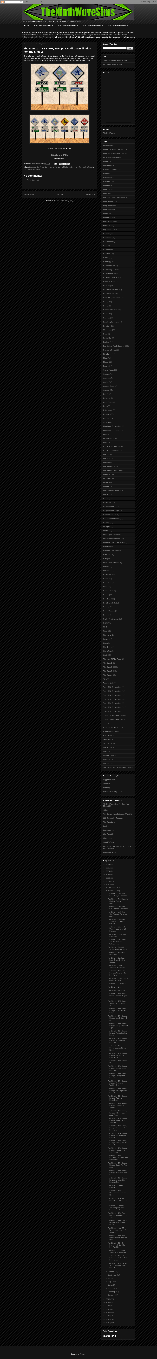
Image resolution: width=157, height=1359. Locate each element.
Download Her (54, 148)
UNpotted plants (109, 731)
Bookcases (107, 209)
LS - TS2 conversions (111, 446)
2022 (108, 878)
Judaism (106, 422)
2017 (108, 1306)
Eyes (105, 334)
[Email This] (60, 164)
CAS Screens (108, 242)
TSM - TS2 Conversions (112, 715)
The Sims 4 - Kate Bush (117, 990)
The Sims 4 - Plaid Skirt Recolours (117, 935)
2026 (108, 865)
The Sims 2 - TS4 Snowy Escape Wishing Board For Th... (117, 1091)
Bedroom (106, 189)
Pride (105, 587)
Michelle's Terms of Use (112, 64)
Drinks (105, 314)
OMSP (105, 531)
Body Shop (107, 205)
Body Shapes (108, 201)
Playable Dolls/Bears (111, 563)
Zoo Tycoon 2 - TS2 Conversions (116, 767)
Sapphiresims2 (109, 780)
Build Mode (107, 222)
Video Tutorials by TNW (112, 792)
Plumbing (107, 567)
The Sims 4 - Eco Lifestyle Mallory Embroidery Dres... (118, 901)
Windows (106, 759)
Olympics (106, 526)
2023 (108, 874)
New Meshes (79, 167)
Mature (106, 462)
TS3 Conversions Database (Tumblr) (117, 814)
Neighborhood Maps (111, 510)
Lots (105, 442)
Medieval (106, 474)
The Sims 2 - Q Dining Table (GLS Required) (117, 1251)
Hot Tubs (106, 418)
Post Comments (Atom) (64, 201)
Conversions (49, 167)
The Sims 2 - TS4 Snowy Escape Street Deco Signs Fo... (117, 1120)
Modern (106, 486)
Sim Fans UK (108, 834)
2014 (108, 1312)
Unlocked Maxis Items (111, 727)
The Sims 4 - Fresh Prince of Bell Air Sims (118, 979)
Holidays (106, 414)
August (111, 1278)
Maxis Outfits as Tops (111, 470)
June (110, 1285)
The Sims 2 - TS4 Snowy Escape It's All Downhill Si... (117, 1018)
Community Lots (109, 270)
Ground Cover (108, 386)
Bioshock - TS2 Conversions (114, 197)
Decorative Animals (110, 290)
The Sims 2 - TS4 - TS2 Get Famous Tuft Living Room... (118, 1193)
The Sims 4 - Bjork (115, 987)
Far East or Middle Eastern (64, 167)
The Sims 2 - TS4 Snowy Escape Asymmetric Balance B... (117, 1180)
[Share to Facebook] (67, 164)
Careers (106, 233)
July (110, 1282)
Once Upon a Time (110, 535)
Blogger (82, 1354)
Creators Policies (109, 282)
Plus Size (106, 571)
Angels (106, 161)
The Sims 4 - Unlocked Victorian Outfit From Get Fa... (116, 921)
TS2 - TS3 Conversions (112, 691)
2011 (108, 1323)
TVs (104, 723)
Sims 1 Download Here (43, 26)
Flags (105, 358)
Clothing (106, 262)
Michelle (106, 478)
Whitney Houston (110, 755)
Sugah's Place (108, 842)
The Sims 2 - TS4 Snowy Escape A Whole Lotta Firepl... (117, 1011)
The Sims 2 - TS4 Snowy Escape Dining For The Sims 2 (117, 1143)
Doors (105, 306)
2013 (108, 1316)
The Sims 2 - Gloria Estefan (115, 1186)
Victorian (106, 743)
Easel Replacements (111, 322)
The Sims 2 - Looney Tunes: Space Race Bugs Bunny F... (116, 1208)
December (112, 887)
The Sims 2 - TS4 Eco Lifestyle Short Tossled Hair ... (117, 1238)
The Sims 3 (107, 671)
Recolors (106, 599)
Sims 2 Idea (107, 838)
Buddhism (107, 217)
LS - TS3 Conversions (111, 450)
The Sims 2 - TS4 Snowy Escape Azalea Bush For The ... (117, 1040)
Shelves (106, 627)
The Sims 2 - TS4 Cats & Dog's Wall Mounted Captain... (117, 1223)
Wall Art (106, 747)
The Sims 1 (107, 663)
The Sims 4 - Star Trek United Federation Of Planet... (117, 929)
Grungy (106, 390)
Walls (105, 751)
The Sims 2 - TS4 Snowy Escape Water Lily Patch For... (117, 1098)
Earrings (106, 318)
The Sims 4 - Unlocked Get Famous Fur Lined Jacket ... (117, 914)
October (111, 1271)
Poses (105, 579)
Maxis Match (108, 466)
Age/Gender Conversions (113, 153)
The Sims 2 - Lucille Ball (117, 984)
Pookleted (107, 575)
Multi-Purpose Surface (112, 490)
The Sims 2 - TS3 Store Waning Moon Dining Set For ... (117, 1003)
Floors (105, 362)
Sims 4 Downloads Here (118, 26)
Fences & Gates (109, 350)
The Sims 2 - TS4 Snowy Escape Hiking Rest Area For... (117, 1113)
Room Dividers (109, 611)
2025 (108, 868)
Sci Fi (105, 623)
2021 (108, 881)
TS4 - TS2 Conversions (32, 169)
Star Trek (106, 647)
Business (32, 167)
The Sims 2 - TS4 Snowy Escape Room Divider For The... (117, 1128)
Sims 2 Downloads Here (68, 26)
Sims (105, 631)
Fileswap (106, 788)
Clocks (105, 258)
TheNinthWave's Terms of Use (115, 60)
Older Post (90, 194)
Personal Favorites (110, 551)
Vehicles (106, 739)
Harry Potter (108, 402)
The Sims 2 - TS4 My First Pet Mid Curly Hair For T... (118, 1200)
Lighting (106, 434)
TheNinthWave (109, 133)
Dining (105, 302)
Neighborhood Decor (111, 506)
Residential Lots (109, 603)
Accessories (108, 145)
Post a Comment (33, 180)
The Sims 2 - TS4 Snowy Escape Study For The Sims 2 (117, 1165)
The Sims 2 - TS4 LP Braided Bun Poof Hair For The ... (117, 1258)
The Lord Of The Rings (112, 659)
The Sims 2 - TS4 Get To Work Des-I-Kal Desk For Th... (117, 1265)
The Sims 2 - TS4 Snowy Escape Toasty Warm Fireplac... (117, 1135)
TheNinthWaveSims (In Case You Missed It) (37, 37)
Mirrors (106, 482)
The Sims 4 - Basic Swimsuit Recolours (116, 966)
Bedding (106, 185)
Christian (106, 254)
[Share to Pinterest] (69, 164)
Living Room (108, 438)
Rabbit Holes (108, 591)
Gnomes (106, 378)
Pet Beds (106, 555)
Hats (105, 406)
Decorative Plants (110, 294)
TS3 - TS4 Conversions (112, 703)
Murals (106, 494)
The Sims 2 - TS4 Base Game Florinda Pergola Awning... (118, 996)
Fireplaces (107, 354)
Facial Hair (107, 338)
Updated (106, 735)
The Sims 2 (89, 167)
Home (26, 26)
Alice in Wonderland (111, 157)
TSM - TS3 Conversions (112, 719)
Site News (107, 635)
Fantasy (106, 342)
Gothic (105, 382)
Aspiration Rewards (110, 169)
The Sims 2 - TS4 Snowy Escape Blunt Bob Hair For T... (117, 1173)
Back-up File (59, 154)
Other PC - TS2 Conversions (114, 543)
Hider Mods (107, 410)
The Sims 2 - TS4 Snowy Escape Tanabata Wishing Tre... (117, 1083)
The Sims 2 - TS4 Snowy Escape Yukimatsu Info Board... (117, 1033)
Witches (106, 763)
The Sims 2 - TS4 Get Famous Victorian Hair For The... (117, 973)
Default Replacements (111, 298)
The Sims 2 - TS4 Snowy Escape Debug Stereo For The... (117, 1068)
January (111, 1295)
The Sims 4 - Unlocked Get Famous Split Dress (118, 908)
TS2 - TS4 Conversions (112, 695)
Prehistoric (107, 583)
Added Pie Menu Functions (113, 149)
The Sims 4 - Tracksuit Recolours (116, 954)
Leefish (106, 826)
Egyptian (106, 326)
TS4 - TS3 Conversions (112, 711)
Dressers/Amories (110, 310)
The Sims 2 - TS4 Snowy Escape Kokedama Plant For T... (117, 1055)
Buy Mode (40, 167)
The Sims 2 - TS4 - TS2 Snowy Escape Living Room (117, 1048)
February (112, 1292)
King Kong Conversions (112, 426)
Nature (106, 498)
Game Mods (108, 370)
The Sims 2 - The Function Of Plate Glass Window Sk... (118, 1158)
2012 (108, 1319)
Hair (104, 394)
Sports (105, 639)
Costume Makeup (110, 278)
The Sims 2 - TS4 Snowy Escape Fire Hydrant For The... (117, 1076)
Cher (105, 246)
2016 (108, 1309)
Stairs (105, 643)
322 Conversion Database (113, 818)
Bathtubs (106, 181)
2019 (108, 1299)
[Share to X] (64, 164)
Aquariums (107, 165)
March (110, 1288)
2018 (108, 1302)
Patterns (106, 547)
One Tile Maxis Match (111, 539)
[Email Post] (55, 164)
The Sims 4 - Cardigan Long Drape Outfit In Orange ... (116, 960)
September (112, 1275)
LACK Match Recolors (111, 430)
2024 (108, 871)
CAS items (107, 238)
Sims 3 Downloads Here (93, 26)
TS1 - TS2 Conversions (112, 687)
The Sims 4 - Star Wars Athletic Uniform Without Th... (117, 942)
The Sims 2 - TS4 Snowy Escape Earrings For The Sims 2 (117, 1150)
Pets (105, 559)
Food (105, 366)
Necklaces (107, 503)
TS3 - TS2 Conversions (112, 699)
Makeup (106, 458)
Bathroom (107, 177)
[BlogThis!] (62, 164)
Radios (106, 595)
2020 (108, 884)
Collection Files (109, 266)
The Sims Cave (109, 822)
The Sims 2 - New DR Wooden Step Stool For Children (118, 1230)
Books (105, 213)
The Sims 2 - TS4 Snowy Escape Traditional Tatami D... (117, 1105)
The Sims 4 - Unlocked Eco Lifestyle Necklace (117, 895)
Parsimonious (108, 830)
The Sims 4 (107, 675)
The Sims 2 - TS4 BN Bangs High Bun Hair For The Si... (117, 1245)
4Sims (105, 810)
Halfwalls (106, 398)
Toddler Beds (108, 683)
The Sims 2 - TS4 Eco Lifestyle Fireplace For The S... (117, 1215)
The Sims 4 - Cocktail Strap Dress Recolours (117, 948)
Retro (105, 607)
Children (106, 250)
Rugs (105, 615)
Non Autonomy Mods (111, 519)
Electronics (107, 330)
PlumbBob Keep (109, 852)
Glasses (106, 374)
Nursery (106, 523)
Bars (105, 173)
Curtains (106, 286)
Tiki (104, 679)
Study (105, 655)
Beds (105, 193)
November (112, 891)
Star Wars (107, 651)
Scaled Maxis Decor (111, 619)
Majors (106, 454)
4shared (106, 784)
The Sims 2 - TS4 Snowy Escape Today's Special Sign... (118, 1026)
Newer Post (29, 194)
